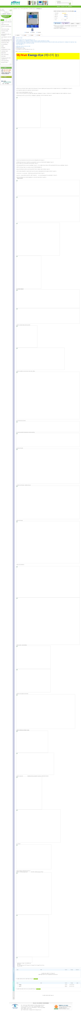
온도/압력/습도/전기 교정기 (5, 49)
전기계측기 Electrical (32, 8)
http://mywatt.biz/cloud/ (34, 173)
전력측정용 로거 (39, 8)
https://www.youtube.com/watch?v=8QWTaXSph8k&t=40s (33, 167)
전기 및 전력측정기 (4, 44)
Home (19, 8)
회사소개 (34, 1003)
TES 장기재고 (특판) (4, 30)
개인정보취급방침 (46, 1003)
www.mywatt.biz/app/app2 (42, 175)
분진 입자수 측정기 (4, 62)
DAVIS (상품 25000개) (5, 60)
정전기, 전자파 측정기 (5, 54)
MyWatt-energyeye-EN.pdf (39, 871)
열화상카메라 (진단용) (5, 24)
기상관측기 (3, 32)
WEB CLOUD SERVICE (20, 564)
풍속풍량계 (3, 47)
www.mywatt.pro (24, 173)
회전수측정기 (3, 56)
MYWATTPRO (24, 645)
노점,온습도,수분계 (4, 51)
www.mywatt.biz (32, 162)
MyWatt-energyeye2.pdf (23, 871)
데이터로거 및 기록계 (5, 42)
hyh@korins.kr (19, 963)
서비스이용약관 (39, 1003)
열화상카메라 (3, 52)
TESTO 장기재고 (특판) (5, 29)
